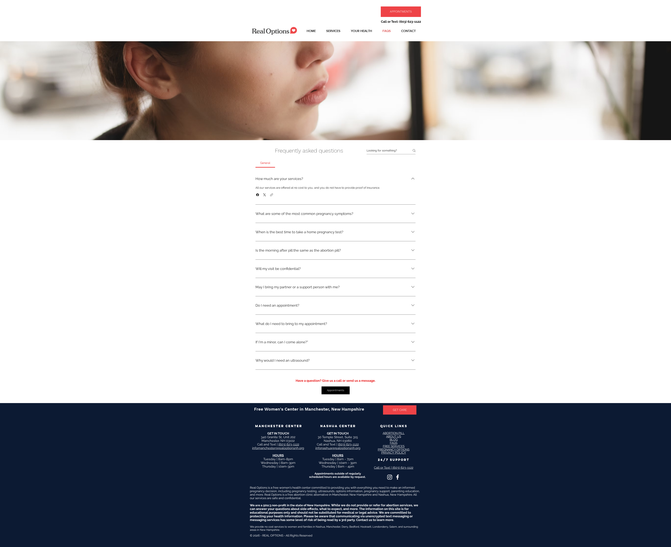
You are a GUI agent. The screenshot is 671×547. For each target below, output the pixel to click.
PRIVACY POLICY (393, 452)
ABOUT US (393, 436)
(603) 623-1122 (288, 444)
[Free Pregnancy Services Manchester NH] (389, 477)
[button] (333, 31)
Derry (345, 526)
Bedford (354, 526)
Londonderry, (381, 526)
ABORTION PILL (394, 433)
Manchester (333, 526)
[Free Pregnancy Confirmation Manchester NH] (397, 477)
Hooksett (365, 526)
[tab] (265, 163)
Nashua (320, 526)
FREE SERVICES (394, 446)
